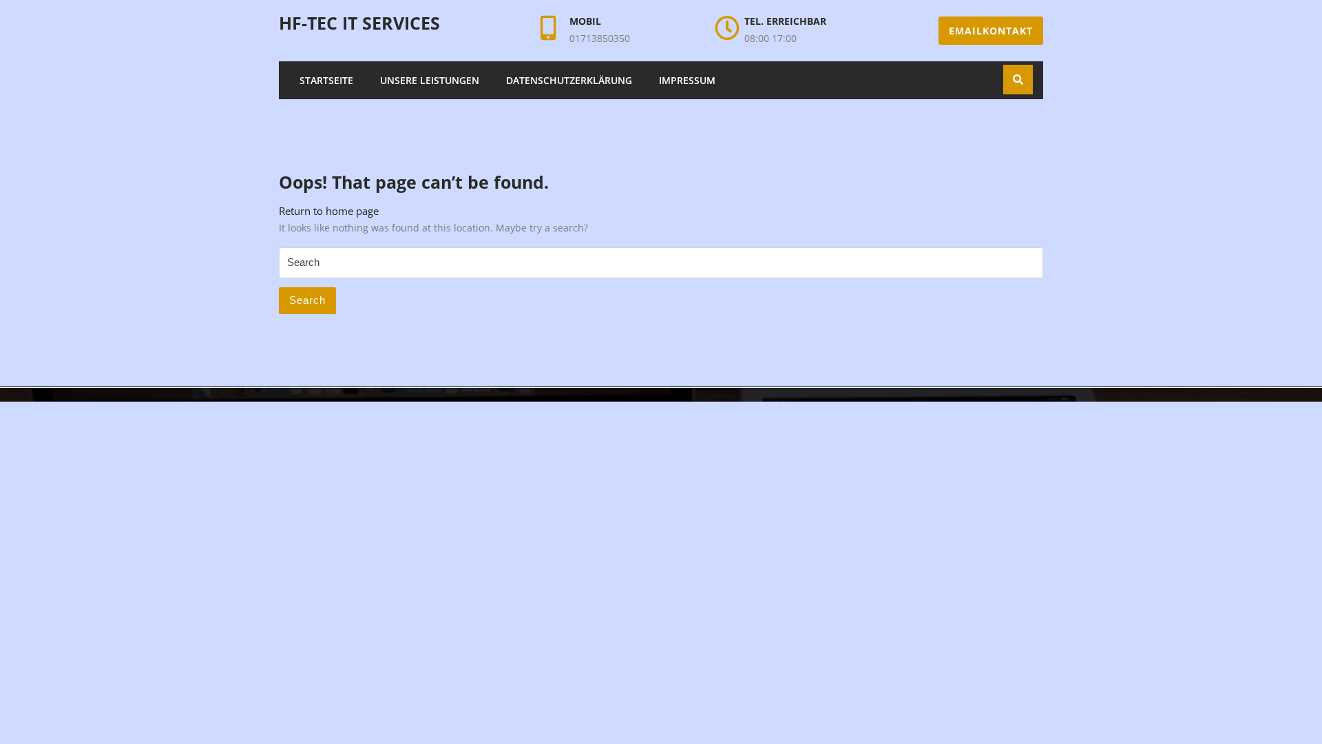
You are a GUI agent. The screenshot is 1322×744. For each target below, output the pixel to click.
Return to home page (329, 211)
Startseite (326, 80)
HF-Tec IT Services (359, 22)
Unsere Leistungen (429, 80)
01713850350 (599, 38)
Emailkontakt (991, 30)
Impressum (687, 80)
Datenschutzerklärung (569, 80)
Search (307, 300)
